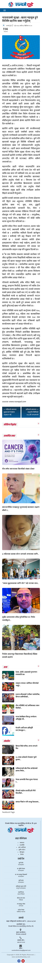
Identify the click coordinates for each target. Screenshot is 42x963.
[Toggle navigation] (4, 10)
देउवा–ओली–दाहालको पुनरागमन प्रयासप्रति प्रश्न (26, 673)
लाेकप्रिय (7, 741)
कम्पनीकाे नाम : (21, 924)
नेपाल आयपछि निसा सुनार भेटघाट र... (27, 780)
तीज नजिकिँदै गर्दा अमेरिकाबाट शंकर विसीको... (27, 707)
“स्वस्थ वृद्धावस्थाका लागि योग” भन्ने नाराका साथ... (20, 583)
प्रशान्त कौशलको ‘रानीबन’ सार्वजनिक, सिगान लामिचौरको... (28, 695)
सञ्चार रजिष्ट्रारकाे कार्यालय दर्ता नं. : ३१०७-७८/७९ (21, 921)
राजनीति (22, 845)
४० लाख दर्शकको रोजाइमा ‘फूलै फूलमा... (26, 758)
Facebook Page (8, 812)
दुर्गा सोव (21, 863)
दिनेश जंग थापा (21, 898)
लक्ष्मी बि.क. (21, 892)
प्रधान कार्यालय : (21, 932)
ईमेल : (21, 948)
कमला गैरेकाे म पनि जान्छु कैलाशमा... (28, 801)
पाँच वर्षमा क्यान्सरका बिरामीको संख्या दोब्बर (18, 469)
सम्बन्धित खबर (9, 436)
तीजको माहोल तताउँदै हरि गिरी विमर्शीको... (26, 792)
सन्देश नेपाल (21, 910)
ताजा (5, 667)
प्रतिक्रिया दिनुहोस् (10, 424)
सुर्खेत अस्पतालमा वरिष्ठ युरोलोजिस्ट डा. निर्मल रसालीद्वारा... (18, 618)
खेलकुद (22, 852)
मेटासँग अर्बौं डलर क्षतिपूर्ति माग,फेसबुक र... (24, 729)
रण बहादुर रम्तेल (21, 904)
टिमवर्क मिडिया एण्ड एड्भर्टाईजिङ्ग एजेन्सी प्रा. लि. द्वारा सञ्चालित (21, 824)
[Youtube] (23, 961)
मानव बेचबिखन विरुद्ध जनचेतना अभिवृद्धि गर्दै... (26, 718)
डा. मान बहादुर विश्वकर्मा (21, 874)
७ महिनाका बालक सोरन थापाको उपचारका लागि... (20, 554)
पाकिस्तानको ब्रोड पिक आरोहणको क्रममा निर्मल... (27, 769)
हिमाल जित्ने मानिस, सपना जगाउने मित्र (26, 747)
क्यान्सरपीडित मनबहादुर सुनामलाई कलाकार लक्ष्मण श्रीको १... (20, 509)
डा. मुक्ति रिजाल (21, 869)
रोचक (22, 854)
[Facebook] (19, 961)
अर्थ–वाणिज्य (22, 847)
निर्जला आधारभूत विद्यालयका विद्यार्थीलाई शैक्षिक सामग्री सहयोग (19, 655)
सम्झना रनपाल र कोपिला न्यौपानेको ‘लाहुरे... (27, 684)
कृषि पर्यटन (22, 849)
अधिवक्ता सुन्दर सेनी (21, 886)
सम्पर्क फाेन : (21, 940)
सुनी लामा (21, 880)
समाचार (22, 842)
